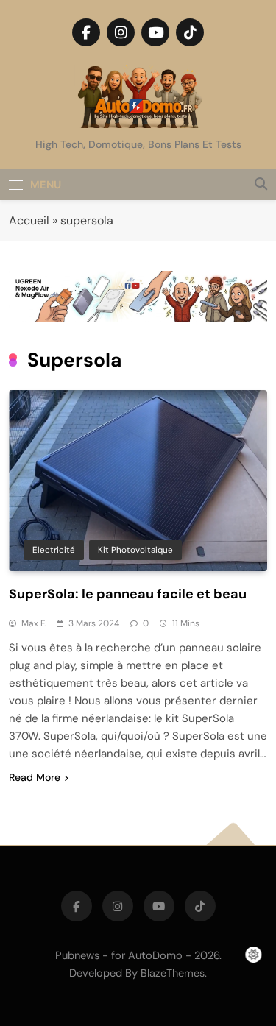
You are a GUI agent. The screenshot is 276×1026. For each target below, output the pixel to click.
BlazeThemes (173, 973)
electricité (53, 550)
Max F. (33, 623)
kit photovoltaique (135, 550)
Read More (34, 777)
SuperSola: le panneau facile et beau (128, 594)
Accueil (29, 220)
